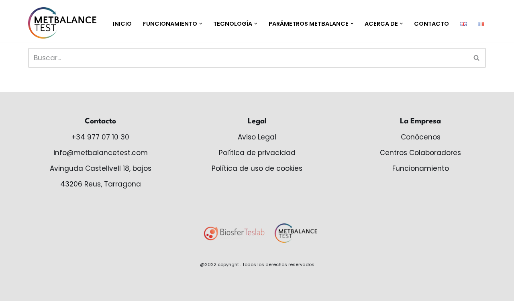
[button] (200, 23)
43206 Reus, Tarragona (100, 184)
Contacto (431, 24)
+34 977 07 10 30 (100, 137)
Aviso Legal (257, 137)
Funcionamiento (420, 168)
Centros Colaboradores (420, 153)
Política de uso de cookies (257, 168)
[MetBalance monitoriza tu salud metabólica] (62, 23)
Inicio (122, 24)
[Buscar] (477, 58)
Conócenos (421, 137)
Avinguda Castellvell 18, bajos (100, 168)
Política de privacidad (257, 153)
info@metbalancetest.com (100, 153)
